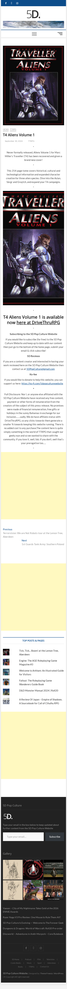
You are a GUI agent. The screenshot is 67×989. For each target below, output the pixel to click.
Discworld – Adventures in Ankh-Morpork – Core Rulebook (33, 933)
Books (20, 967)
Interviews (51, 963)
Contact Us (44, 966)
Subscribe (54, 836)
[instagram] (17, 3)
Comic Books (16, 963)
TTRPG (13, 129)
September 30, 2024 (13, 141)
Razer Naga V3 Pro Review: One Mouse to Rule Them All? (32, 917)
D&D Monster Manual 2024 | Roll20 (38, 690)
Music (29, 963)
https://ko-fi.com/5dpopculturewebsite (42, 383)
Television (50, 959)
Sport (39, 963)
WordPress (58, 973)
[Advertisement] (33, 485)
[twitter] (11, 3)
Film (39, 959)
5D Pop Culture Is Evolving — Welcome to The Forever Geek (33, 922)
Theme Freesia (46, 973)
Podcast (28, 959)
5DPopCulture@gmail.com (41, 368)
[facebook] (6, 3)
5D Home (15, 959)
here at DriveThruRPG (38, 322)
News (6, 129)
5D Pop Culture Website (15, 973)
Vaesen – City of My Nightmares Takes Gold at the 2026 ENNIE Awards (30, 910)
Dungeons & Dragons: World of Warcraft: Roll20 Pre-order (33, 928)
